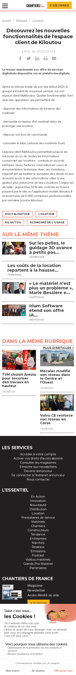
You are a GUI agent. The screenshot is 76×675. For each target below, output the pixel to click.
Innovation (38, 501)
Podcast (38, 555)
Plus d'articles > (58, 348)
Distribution (38, 509)
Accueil (6, 20)
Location (38, 20)
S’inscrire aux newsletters (38, 467)
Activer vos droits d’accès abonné (38, 458)
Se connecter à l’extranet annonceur (38, 475)
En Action (38, 496)
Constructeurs (38, 530)
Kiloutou (13, 222)
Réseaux (21, 20)
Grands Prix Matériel (38, 564)
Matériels (38, 522)
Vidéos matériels (38, 559)
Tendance (38, 534)
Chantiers (38, 526)
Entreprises (38, 538)
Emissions (38, 551)
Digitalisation (17, 214)
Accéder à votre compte (38, 454)
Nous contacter (38, 479)
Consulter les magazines (38, 462)
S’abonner (59, 5)
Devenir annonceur (38, 471)
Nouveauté (38, 505)
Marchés (38, 543)
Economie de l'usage (47, 222)
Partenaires (38, 568)
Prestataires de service (38, 517)
